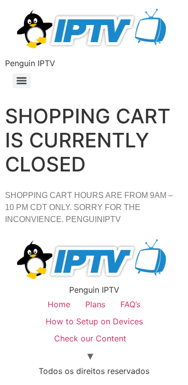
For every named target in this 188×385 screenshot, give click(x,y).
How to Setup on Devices (94, 321)
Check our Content (90, 338)
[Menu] (22, 80)
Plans (95, 304)
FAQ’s (130, 304)
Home (59, 304)
